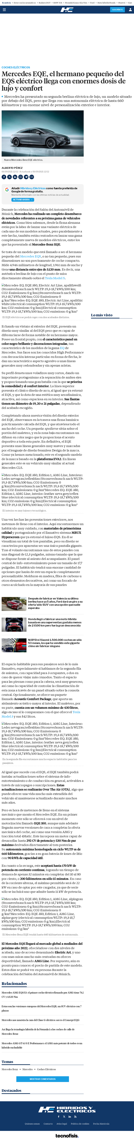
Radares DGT (44, 3)
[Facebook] (4, 177)
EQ (62, 348)
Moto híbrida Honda (106, 3)
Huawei (121, 3)
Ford (92, 3)
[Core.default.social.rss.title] (75, 1116)
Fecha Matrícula (101, 1124)
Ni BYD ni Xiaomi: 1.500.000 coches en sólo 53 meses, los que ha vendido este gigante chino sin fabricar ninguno (55, 643)
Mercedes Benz (10, 1069)
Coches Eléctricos (16, 67)
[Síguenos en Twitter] (64, 1116)
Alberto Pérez (12, 168)
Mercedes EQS (30, 256)
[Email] (31, 177)
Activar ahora (21, 199)
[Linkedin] (15, 177)
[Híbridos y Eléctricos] (67, 1110)
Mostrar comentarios (43, 1079)
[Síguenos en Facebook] (58, 1116)
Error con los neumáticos (25, 3)
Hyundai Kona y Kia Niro (76, 3)
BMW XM (57, 3)
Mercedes (27, 1069)
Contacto (48, 1124)
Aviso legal (62, 1124)
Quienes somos (32, 1124)
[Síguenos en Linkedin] (70, 1116)
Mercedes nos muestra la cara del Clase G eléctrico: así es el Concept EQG (40, 1020)
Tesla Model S (55, 278)
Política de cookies (80, 1124)
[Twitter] (9, 177)
